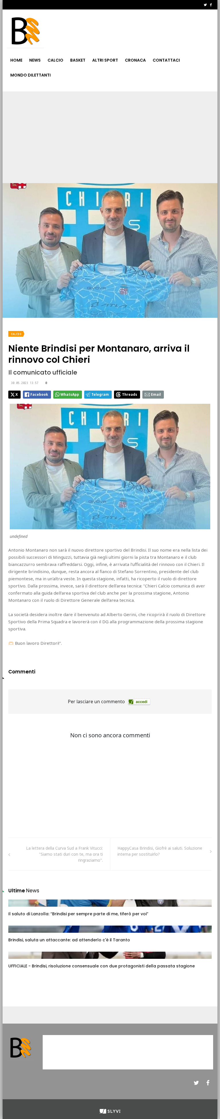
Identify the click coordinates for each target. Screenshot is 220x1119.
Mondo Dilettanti (30, 75)
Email (156, 394)
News (35, 60)
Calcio (55, 60)
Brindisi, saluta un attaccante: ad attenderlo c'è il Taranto (69, 940)
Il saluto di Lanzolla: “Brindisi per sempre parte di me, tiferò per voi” (78, 914)
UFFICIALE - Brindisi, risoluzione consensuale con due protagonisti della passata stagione (101, 966)
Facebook (39, 394)
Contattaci (166, 60)
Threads (129, 394)
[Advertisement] (110, 134)
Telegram (100, 394)
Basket (77, 60)
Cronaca (135, 60)
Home (16, 60)
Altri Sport (105, 60)
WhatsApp (69, 394)
